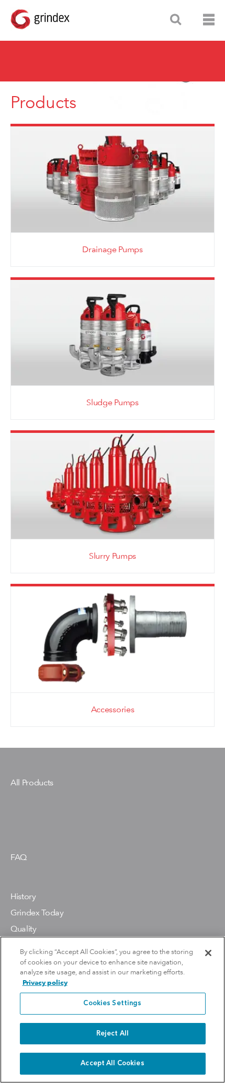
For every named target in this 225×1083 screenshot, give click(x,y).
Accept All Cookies (112, 1063)
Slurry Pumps (112, 556)
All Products (31, 782)
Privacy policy (45, 982)
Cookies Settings (112, 1003)
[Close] (208, 952)
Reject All (112, 1033)
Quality (23, 929)
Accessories (112, 709)
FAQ (18, 857)
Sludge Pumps (112, 402)
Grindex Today (37, 912)
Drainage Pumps (112, 249)
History (23, 896)
